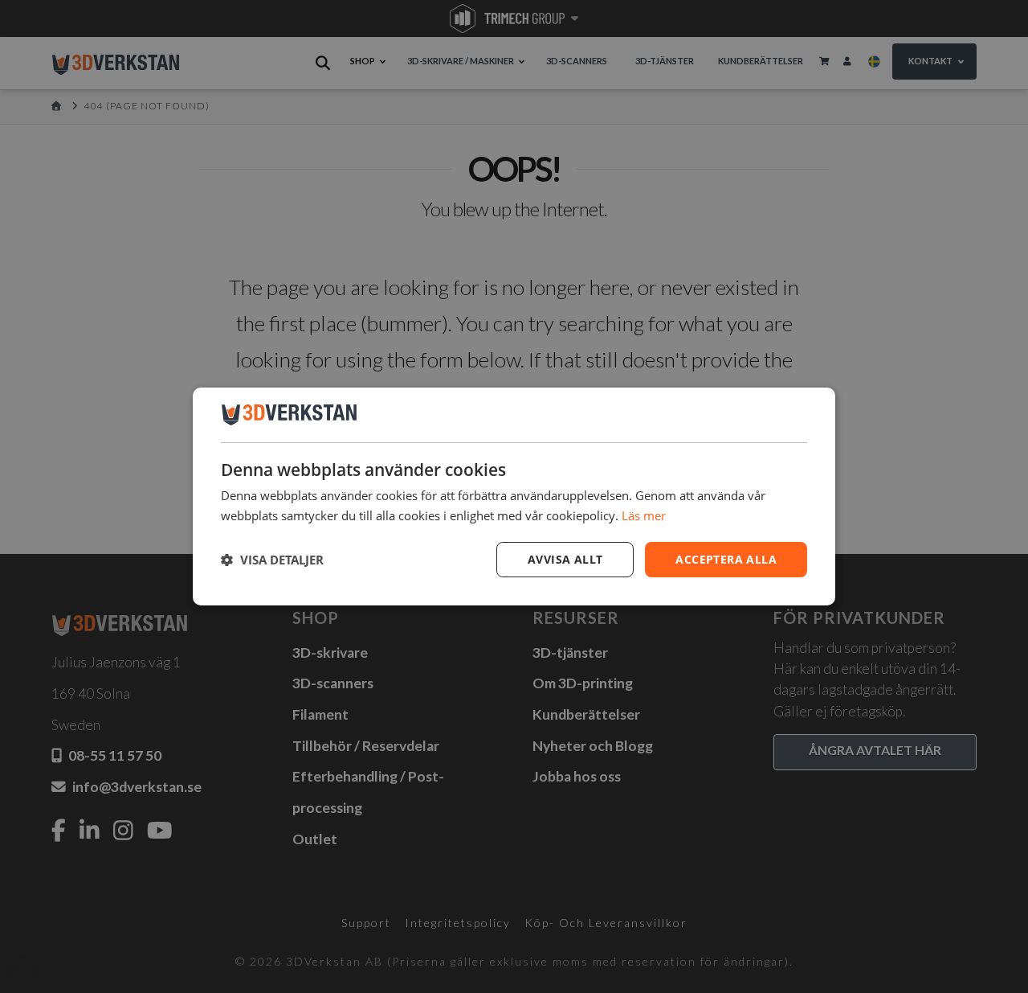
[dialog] (514, 497)
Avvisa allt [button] (565, 559)
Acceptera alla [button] (726, 559)
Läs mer (644, 515)
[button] (272, 559)
